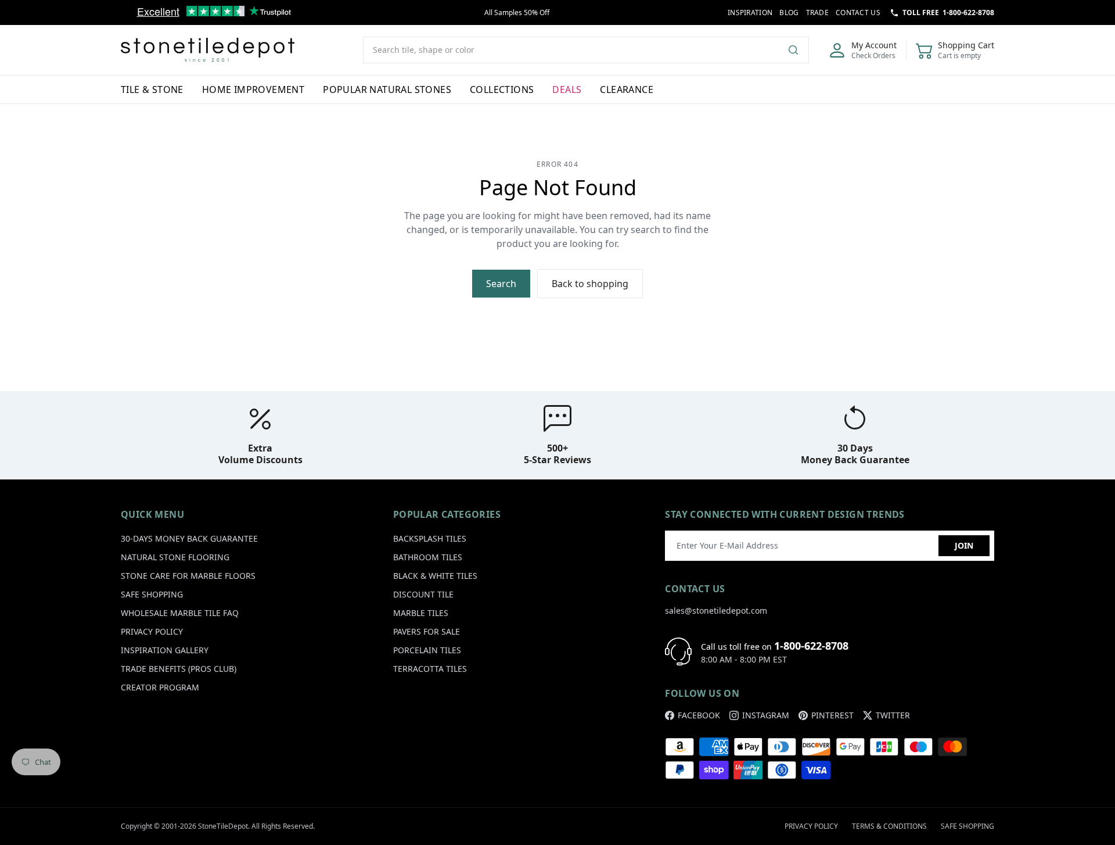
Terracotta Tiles (430, 668)
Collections (502, 89)
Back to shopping (590, 283)
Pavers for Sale (426, 631)
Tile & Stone (152, 89)
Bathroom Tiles (427, 557)
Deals (566, 89)
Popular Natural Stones (387, 89)
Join (964, 545)
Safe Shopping (152, 594)
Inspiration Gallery (164, 650)
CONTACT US (858, 12)
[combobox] (586, 50)
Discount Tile (423, 594)
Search (501, 283)
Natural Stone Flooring (175, 557)
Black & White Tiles (435, 575)
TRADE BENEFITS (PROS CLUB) (178, 668)
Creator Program (160, 687)
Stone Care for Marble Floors (188, 575)
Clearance (626, 89)
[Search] (798, 50)
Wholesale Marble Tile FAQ (180, 612)
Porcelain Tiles (427, 650)
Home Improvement (253, 89)
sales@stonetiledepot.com (716, 610)
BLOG (789, 12)
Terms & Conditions (889, 826)
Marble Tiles (420, 612)
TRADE (817, 12)
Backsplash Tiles (429, 538)
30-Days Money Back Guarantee (189, 538)
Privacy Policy (152, 631)
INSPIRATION (750, 12)
